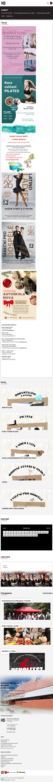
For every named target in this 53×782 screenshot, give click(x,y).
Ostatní (2, 766)
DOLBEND (3, 756)
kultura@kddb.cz (10, 330)
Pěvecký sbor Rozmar (5, 761)
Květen (4, 528)
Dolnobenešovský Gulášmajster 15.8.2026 (16, 601)
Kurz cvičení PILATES (6, 13)
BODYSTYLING (4, 741)
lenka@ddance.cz (23, 341)
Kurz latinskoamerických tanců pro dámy (24, 13)
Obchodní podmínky (11, 731)
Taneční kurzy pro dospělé (43, 13)
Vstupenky (5, 567)
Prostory (5, 565)
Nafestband (3, 765)
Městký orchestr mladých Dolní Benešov (9, 755)
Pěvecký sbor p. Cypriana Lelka (7, 758)
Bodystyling (9, 16)
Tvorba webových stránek (5, 779)
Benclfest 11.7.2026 (8, 651)
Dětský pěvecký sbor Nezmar (7, 760)
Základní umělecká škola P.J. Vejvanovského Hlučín (11, 763)
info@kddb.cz (13, 725)
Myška (3, 16)
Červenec (48, 528)
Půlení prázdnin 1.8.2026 (10, 626)
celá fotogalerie (47, 593)
